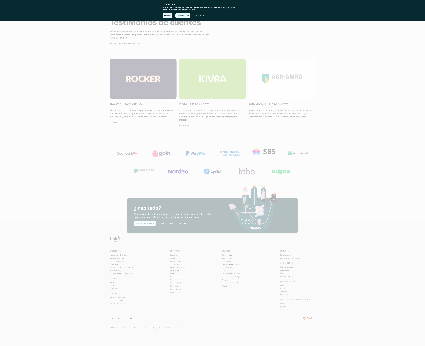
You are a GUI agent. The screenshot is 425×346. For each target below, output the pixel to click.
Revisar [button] (198, 15)
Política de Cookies (187, 10)
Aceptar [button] (167, 15)
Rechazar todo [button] (183, 15)
